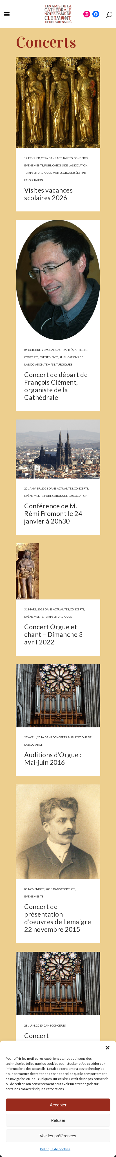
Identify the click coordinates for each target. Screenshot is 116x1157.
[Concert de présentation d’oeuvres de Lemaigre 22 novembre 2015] (58, 831)
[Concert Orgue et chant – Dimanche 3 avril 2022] (58, 571)
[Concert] (58, 983)
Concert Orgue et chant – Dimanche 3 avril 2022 (53, 634)
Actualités (65, 158)
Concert (36, 1035)
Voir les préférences (58, 1135)
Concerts (81, 158)
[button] (107, 1047)
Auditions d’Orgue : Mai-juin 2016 (52, 758)
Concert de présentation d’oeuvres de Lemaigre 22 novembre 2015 (57, 918)
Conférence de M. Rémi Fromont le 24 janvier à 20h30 (53, 513)
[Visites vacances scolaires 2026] (58, 102)
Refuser (58, 1120)
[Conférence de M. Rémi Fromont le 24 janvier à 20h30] (58, 449)
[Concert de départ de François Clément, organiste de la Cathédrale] (58, 280)
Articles (81, 349)
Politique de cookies (55, 1149)
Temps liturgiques (38, 172)
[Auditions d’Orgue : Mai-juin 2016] (58, 695)
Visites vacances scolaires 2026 (48, 194)
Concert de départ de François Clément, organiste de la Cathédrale (56, 386)
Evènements (33, 165)
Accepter (58, 1104)
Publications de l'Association (66, 165)
